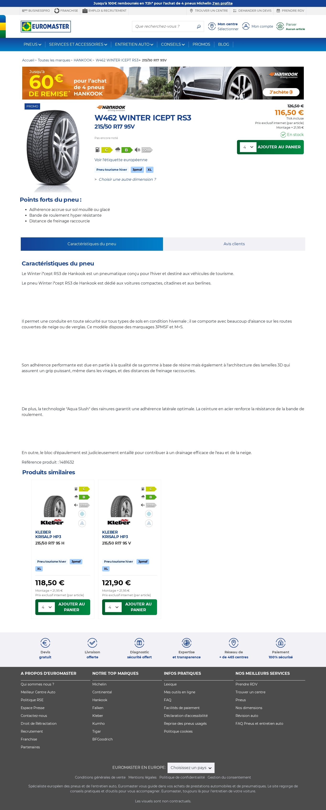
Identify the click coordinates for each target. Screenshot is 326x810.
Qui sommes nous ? (37, 684)
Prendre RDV (292, 10)
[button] (82, 514)
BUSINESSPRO (39, 10)
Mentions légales (142, 777)
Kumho (98, 723)
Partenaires (30, 747)
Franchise (69, 10)
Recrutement (32, 731)
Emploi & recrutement (107, 10)
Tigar (96, 731)
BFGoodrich (102, 739)
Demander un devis (254, 10)
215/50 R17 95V (115, 126)
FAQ (167, 700)
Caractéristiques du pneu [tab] (92, 244)
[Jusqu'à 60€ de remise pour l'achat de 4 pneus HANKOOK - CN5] (163, 83)
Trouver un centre (211, 10)
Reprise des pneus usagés (185, 723)
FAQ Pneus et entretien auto (259, 723)
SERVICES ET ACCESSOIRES (76, 44)
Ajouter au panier (279, 147)
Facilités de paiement (182, 708)
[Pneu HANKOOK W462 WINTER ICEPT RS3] (53, 151)
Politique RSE (32, 700)
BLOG (223, 44)
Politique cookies (178, 731)
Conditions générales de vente (100, 777)
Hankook (99, 700)
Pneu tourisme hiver (111, 169)
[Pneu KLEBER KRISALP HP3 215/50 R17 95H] (54, 503)
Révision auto (247, 716)
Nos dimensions (249, 708)
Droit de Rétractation (39, 723)
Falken (97, 708)
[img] (82, 514)
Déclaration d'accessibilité (186, 716)
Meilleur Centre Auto (38, 692)
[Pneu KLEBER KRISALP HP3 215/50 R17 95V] (121, 503)
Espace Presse (32, 708)
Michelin (99, 684)
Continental (102, 692)
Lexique (170, 684)
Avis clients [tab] (234, 244)
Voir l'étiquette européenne (121, 160)
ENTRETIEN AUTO (132, 44)
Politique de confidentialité (182, 777)
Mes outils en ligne (179, 692)
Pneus (241, 700)
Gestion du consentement (229, 777)
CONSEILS (171, 44)
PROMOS (201, 44)
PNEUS (30, 44)
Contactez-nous (34, 716)
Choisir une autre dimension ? (127, 179)
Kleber (97, 716)
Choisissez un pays (189, 767)
